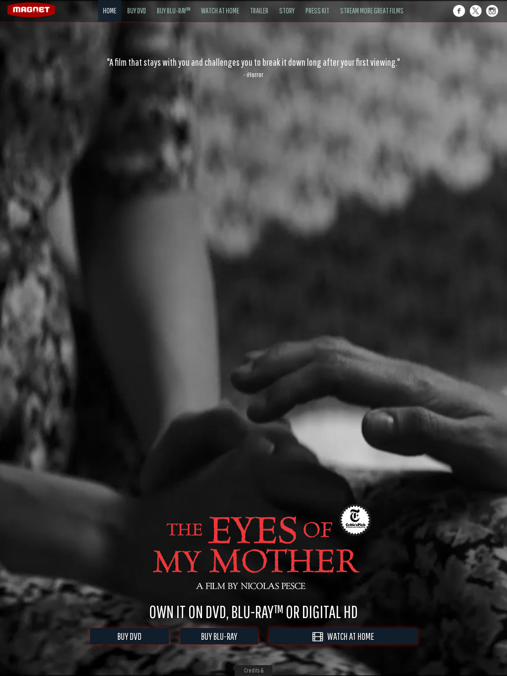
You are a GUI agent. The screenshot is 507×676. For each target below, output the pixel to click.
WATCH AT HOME (348, 636)
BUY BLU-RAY (219, 636)
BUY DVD (129, 636)
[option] (253, 68)
